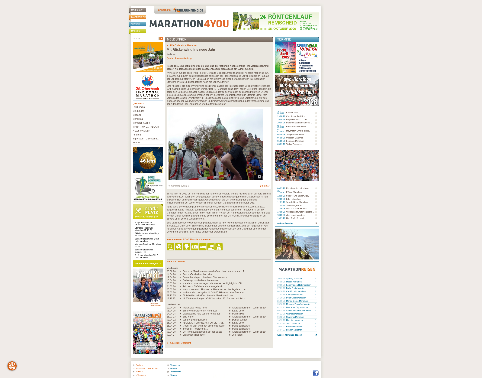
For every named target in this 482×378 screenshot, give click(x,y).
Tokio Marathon (293, 323)
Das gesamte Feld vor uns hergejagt (201, 313)
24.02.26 (171, 286)
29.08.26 (281, 116)
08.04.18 (171, 332)
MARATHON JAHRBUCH (146, 126)
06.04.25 (171, 310)
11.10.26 (281, 294)
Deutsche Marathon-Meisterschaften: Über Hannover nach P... (214, 271)
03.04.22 (171, 319)
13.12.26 (281, 320)
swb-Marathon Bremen (296, 208)
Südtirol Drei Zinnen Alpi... (297, 196)
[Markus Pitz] (230, 314)
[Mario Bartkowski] (230, 326)
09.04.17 (171, 335)
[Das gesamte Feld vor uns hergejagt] (181, 314)
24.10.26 (281, 298)
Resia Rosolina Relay (296, 126)
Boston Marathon (294, 326)
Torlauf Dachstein (294, 144)
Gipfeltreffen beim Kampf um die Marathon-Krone (208, 295)
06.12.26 (281, 314)
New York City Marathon (297, 307)
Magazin (135, 31)
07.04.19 (171, 328)
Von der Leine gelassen (195, 319)
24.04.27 (281, 330)
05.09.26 (281, 134)
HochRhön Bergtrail (295, 218)
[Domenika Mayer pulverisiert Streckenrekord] (181, 277)
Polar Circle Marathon (296, 298)
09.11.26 (281, 310)
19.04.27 (281, 326)
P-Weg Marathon (294, 192)
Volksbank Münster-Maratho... (300, 212)
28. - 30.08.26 (281, 112)
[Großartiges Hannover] (181, 335)
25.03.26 (171, 283)
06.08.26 (171, 271)
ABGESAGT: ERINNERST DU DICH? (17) (204, 322)
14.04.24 (171, 313)
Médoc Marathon (294, 282)
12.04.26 (171, 277)
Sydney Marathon (294, 278)
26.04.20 (171, 322)
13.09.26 (281, 208)
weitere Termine (285, 223)
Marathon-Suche (141, 123)
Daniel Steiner (239, 319)
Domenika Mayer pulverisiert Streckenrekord (205, 277)
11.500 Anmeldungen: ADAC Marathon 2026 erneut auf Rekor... (215, 298)
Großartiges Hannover (194, 335)
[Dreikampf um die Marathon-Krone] (181, 280)
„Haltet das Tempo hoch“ (195, 307)
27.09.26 (281, 288)
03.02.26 (171, 292)
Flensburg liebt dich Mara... (298, 188)
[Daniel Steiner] (230, 320)
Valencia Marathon (294, 314)
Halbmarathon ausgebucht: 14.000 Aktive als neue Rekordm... (214, 292)
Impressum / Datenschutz (146, 138)
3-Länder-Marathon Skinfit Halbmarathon (147, 256)
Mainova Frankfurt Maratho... (299, 304)
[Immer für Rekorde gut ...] (181, 329)
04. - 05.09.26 (281, 126)
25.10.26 (281, 301)
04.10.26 (281, 291)
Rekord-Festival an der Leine (197, 274)
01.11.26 (281, 307)
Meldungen (137, 10)
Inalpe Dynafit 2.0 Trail (296, 119)
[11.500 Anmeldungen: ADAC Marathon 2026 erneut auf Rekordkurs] (181, 298)
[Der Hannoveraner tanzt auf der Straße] (181, 332)
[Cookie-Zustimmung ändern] (12, 365)
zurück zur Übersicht (180, 343)
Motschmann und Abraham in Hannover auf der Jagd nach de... (215, 289)
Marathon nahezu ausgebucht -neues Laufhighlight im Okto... (214, 283)
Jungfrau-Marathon (295, 134)
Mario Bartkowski (241, 325)
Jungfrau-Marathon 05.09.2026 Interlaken (145, 223)
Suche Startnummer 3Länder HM (144, 251)
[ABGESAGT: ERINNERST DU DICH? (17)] (181, 323)
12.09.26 (281, 196)
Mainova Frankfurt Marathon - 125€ (148, 245)
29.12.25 (171, 295)
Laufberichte (138, 17)
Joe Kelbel (237, 335)
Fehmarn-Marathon (295, 141)
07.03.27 (281, 323)
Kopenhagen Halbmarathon (298, 285)
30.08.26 (281, 278)
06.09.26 (281, 188)
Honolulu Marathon (294, 320)
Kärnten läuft (292, 112)
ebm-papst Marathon (295, 215)
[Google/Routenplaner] (219, 247)
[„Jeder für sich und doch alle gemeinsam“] (181, 326)
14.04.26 (171, 274)
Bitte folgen (188, 316)
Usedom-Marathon (294, 138)
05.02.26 (171, 289)
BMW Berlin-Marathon (296, 288)
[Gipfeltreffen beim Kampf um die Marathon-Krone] (181, 295)
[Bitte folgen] (181, 317)
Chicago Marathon (294, 294)
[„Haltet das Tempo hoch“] (181, 308)
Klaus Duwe (238, 310)
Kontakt (136, 142)
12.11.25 (171, 298)
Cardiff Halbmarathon (296, 291)
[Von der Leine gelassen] (181, 320)
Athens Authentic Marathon (298, 310)
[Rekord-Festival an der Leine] (181, 274)
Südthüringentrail (293, 205)
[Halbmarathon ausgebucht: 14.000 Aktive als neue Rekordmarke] (181, 292)
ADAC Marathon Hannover (183, 45)
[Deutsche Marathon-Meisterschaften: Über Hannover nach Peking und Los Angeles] (181, 271)
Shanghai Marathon (295, 317)
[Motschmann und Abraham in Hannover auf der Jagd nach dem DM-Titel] (181, 289)
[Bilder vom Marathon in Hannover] (181, 311)
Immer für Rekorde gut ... (195, 328)
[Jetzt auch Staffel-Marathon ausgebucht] (181, 286)
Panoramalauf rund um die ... (299, 123)
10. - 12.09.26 (281, 192)
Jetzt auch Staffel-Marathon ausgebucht (203, 286)
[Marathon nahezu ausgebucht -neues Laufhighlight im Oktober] (181, 283)
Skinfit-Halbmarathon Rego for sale (147, 234)
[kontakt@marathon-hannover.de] (179, 247)
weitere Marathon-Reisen (289, 335)
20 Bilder (264, 186)
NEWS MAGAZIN (141, 130)
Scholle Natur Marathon (297, 202)
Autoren (137, 134)
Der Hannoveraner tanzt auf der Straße (202, 332)
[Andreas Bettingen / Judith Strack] (230, 308)
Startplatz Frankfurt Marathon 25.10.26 (144, 229)
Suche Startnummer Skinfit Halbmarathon (147, 240)
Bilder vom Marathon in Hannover (200, 310)
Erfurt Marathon (293, 199)
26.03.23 (171, 316)
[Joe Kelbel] (230, 335)
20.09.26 (281, 285)
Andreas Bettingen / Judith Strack (249, 307)
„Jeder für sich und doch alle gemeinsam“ (204, 325)
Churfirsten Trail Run (295, 116)
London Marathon (294, 330)
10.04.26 (171, 280)
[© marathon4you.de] (216, 179)
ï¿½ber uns (141, 375)
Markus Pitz (238, 313)
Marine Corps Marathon (297, 301)
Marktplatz (138, 119)
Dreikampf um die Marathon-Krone (200, 280)
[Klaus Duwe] (230, 311)
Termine (135, 24)
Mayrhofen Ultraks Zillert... (298, 131)
